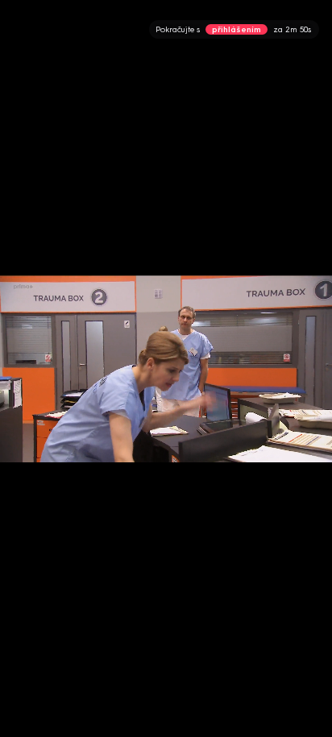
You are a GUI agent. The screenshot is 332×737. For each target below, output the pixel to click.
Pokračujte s (233, 29)
